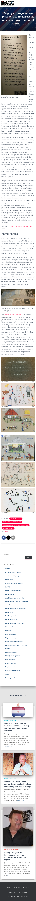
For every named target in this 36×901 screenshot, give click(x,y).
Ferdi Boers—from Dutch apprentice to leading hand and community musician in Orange (17, 784)
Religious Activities (11, 667)
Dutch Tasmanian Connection (14, 623)
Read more (8, 747)
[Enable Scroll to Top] (32, 897)
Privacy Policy (23, 892)
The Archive (12, 892)
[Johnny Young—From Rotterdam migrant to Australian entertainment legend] (18, 826)
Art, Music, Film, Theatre (13, 572)
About (9, 887)
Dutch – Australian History (13, 591)
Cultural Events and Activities (14, 583)
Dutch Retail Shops (11, 619)
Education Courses (11, 627)
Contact (17, 887)
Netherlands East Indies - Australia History (15, 525)
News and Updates (11, 652)
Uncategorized (10, 678)
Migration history (16, 518)
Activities (26, 887)
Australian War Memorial (13, 315)
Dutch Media (9, 612)
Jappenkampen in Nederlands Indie (20, 226)
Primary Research (10, 663)
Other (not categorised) (12, 656)
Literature (8, 630)
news (7, 531)
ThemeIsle (25, 896)
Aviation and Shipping (12, 576)
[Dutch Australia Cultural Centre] (8, 3)
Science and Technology (12, 670)
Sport (7, 674)
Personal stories (8, 528)
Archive (7, 568)
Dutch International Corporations (15, 608)
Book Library (9, 580)
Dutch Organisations (11, 616)
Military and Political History (12, 522)
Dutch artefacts (10, 594)
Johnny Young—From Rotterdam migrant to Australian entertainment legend (15, 856)
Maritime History (10, 634)
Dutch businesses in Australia (14, 598)
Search (6, 554)
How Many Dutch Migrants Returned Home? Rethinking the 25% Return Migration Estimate (16, 727)
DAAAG (7, 587)
